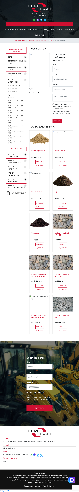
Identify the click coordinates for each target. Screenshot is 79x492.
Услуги (15, 30)
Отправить (57, 121)
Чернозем (11, 98)
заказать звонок (39, 24)
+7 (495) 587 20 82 (39, 14)
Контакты (39, 35)
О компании (68, 30)
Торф (9, 95)
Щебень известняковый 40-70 (16, 142)
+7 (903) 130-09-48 (39, 16)
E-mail (55, 74)
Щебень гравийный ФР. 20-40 (15, 112)
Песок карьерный (14, 85)
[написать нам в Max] (71, 480)
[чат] (41, 20)
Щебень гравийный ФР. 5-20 (15, 102)
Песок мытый (12, 92)
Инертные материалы (44, 40)
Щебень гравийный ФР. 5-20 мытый (15, 107)
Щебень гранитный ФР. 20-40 (15, 127)
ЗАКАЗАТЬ (39, 162)
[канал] (45, 20)
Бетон (8, 30)
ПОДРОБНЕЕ (39, 165)
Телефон (56, 85)
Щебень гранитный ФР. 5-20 (15, 122)
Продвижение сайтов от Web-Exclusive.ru (39, 486)
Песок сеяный (12, 89)
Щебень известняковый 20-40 (16, 137)
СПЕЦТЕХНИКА (16, 149)
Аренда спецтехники (52, 30)
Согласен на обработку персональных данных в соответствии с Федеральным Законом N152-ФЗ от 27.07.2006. (62, 108)
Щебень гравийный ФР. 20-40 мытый (15, 117)
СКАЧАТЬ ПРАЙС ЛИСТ (18, 193)
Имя (54, 64)
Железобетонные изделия (30, 30)
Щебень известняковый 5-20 (16, 132)
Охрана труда (39, 473)
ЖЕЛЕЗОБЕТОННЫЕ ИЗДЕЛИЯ (16, 50)
